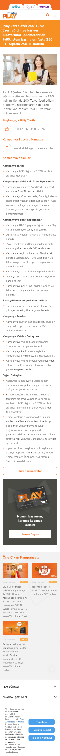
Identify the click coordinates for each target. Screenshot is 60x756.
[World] (44, 7)
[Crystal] (30, 7)
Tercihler (41, 722)
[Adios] (16, 7)
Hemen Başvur (30, 534)
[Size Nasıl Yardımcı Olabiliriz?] (48, 15)
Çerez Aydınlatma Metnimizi (14, 720)
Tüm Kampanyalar (30, 471)
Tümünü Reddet (41, 730)
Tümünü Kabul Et (41, 737)
